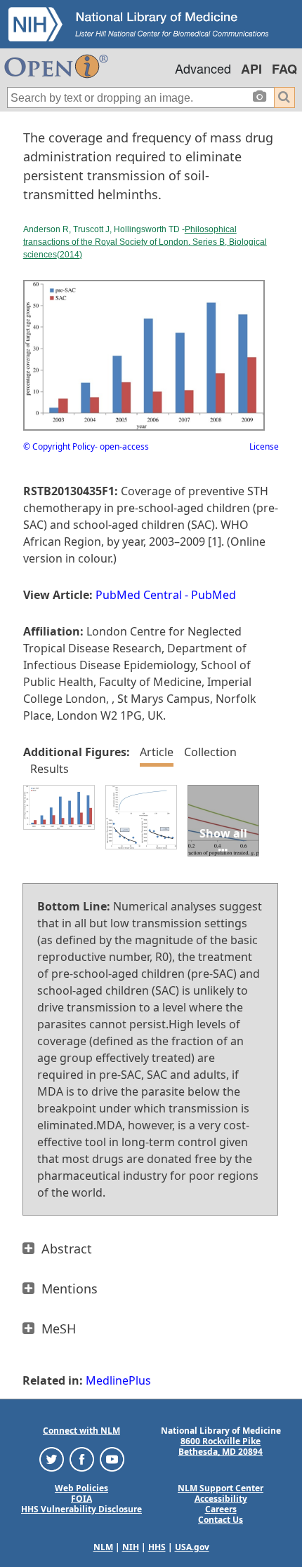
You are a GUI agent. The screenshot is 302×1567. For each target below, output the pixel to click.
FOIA (81, 1499)
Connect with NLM (81, 1431)
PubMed (213, 595)
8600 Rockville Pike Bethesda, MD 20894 (220, 1446)
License (264, 446)
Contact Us (220, 1520)
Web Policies (81, 1488)
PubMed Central (139, 595)
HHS (157, 1547)
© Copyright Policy (59, 446)
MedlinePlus (118, 1380)
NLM (103, 1547)
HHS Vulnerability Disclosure (81, 1509)
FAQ (284, 69)
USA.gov (192, 1547)
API (251, 69)
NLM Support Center (220, 1488)
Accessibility (221, 1499)
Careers (221, 1509)
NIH (130, 1547)
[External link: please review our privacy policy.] (51, 1459)
